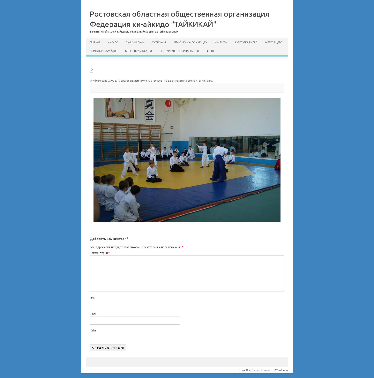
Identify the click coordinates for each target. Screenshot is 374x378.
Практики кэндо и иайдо (190, 42)
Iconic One (245, 370)
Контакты (221, 42)
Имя (92, 297)
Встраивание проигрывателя (180, 51)
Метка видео (273, 42)
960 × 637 (144, 80)
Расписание (159, 42)
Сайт (93, 330)
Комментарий (100, 253)
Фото (210, 51)
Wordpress (281, 370)
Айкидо (113, 42)
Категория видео (246, 42)
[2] (187, 160)
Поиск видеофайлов (103, 51)
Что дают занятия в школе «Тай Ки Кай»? (187, 80)
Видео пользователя (139, 51)
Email (93, 313)
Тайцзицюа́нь (135, 42)
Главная (95, 42)
